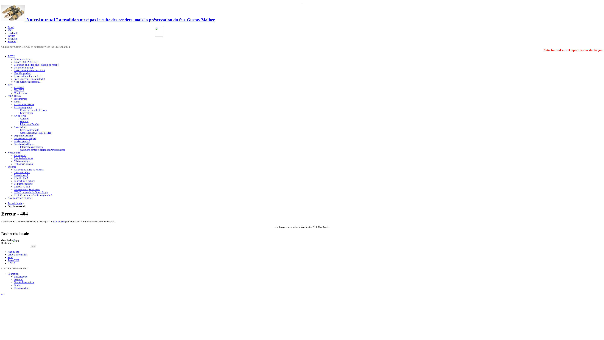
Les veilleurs (26, 113)
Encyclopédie (20, 276)
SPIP (10, 257)
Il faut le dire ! (21, 178)
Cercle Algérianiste (29, 130)
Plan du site (58, 221)
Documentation (21, 288)
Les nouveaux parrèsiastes (27, 189)
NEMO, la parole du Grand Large (31, 192)
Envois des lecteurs (23, 158)
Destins (17, 285)
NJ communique (22, 161)
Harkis (17, 101)
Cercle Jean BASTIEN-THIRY (36, 132)
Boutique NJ (20, 155)
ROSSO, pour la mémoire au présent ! (33, 195)
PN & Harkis (14, 96)
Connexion (13, 273)
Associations (20, 127)
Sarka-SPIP (13, 260)
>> (33, 246)
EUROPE (19, 87)
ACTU (11, 56)
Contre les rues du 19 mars (33, 110)
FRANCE (19, 90)
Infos (10, 84)
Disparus (18, 279)
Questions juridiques (24, 144)
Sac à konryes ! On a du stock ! (29, 79)
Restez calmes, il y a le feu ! (28, 76)
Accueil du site (15, 203)
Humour (24, 121)
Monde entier (20, 93)
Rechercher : (7, 243)
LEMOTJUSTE (22, 186)
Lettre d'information (17, 254)
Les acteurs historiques (25, 138)
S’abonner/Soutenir (23, 164)
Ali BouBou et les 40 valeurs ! (29, 169)
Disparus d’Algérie (23, 135)
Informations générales (31, 147)
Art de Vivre (20, 115)
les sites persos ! (22, 141)
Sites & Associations (24, 282)
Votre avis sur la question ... (27, 81)
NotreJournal (14, 152)
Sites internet (20, 98)
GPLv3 (11, 263)
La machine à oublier (24, 181)
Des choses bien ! (22, 59)
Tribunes (12, 166)
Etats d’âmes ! (21, 175)
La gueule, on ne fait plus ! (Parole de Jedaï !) (36, 64)
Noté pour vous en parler (20, 198)
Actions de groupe (23, 107)
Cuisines (24, 118)
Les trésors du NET (23, 67)
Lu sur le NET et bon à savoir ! (29, 70)
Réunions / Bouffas (29, 124)
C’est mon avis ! (22, 172)
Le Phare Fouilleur (23, 183)
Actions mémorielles (24, 104)
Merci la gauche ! (22, 73)
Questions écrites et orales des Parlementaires (42, 149)
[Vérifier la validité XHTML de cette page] (1, 293)
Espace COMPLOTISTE (26, 62)
